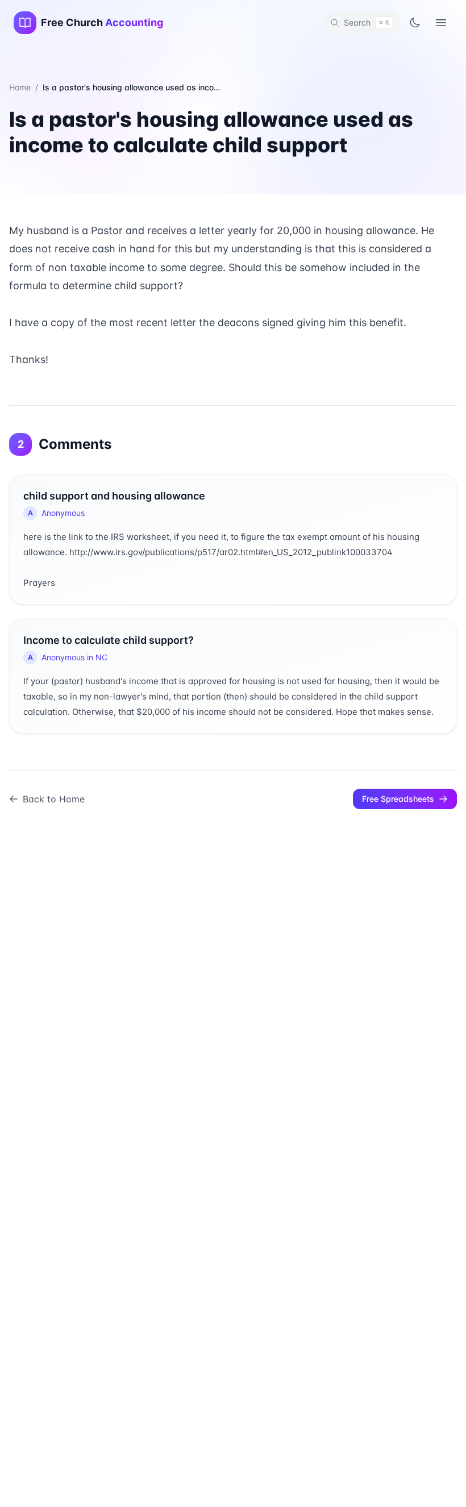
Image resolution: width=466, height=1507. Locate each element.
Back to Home (54, 799)
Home (20, 87)
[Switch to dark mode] (415, 23)
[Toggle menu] (441, 22)
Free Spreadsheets (398, 799)
